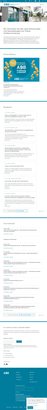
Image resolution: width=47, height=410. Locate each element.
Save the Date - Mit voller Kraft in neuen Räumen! (16, 181)
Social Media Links (33, 381)
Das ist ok (30, 407)
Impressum (8, 407)
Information (18, 379)
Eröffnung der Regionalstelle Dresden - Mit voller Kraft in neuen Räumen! (20, 245)
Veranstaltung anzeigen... (9, 233)
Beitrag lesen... (6, 95)
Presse (31, 379)
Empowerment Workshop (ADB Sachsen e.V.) (13, 280)
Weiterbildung (19, 377)
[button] (1, 14)
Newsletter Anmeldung (8, 338)
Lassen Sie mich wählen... (33, 405)
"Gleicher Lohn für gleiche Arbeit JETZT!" (14, 166)
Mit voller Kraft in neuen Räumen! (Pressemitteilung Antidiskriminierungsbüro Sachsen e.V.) (13, 86)
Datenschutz (15, 407)
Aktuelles (5, 1)
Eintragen (19, 341)
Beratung (18, 374)
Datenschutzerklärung (21, 400)
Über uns (31, 374)
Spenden (31, 377)
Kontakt (20, 407)
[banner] (11, 4)
